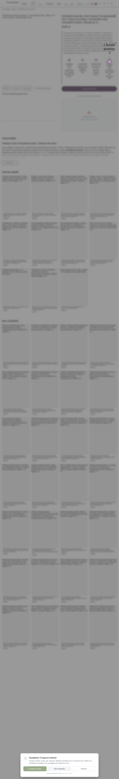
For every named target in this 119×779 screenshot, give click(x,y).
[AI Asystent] (109, 61)
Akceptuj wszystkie (35, 769)
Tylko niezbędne (59, 769)
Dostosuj (84, 769)
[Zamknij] (116, 43)
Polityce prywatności (67, 773)
